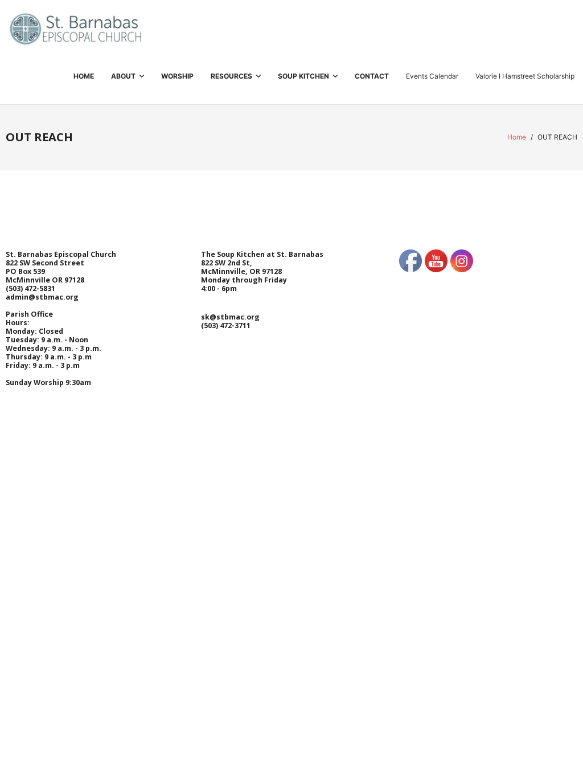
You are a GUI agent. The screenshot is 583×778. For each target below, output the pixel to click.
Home (516, 137)
